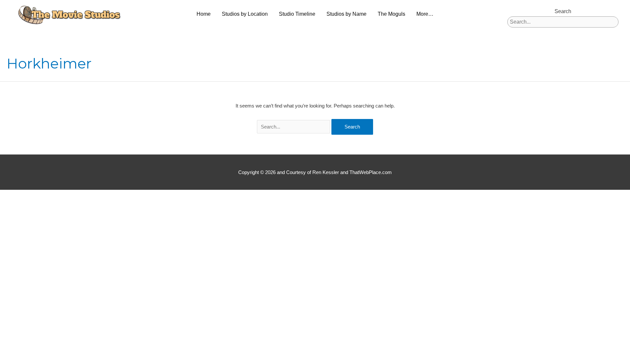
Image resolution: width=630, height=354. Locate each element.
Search (563, 11)
